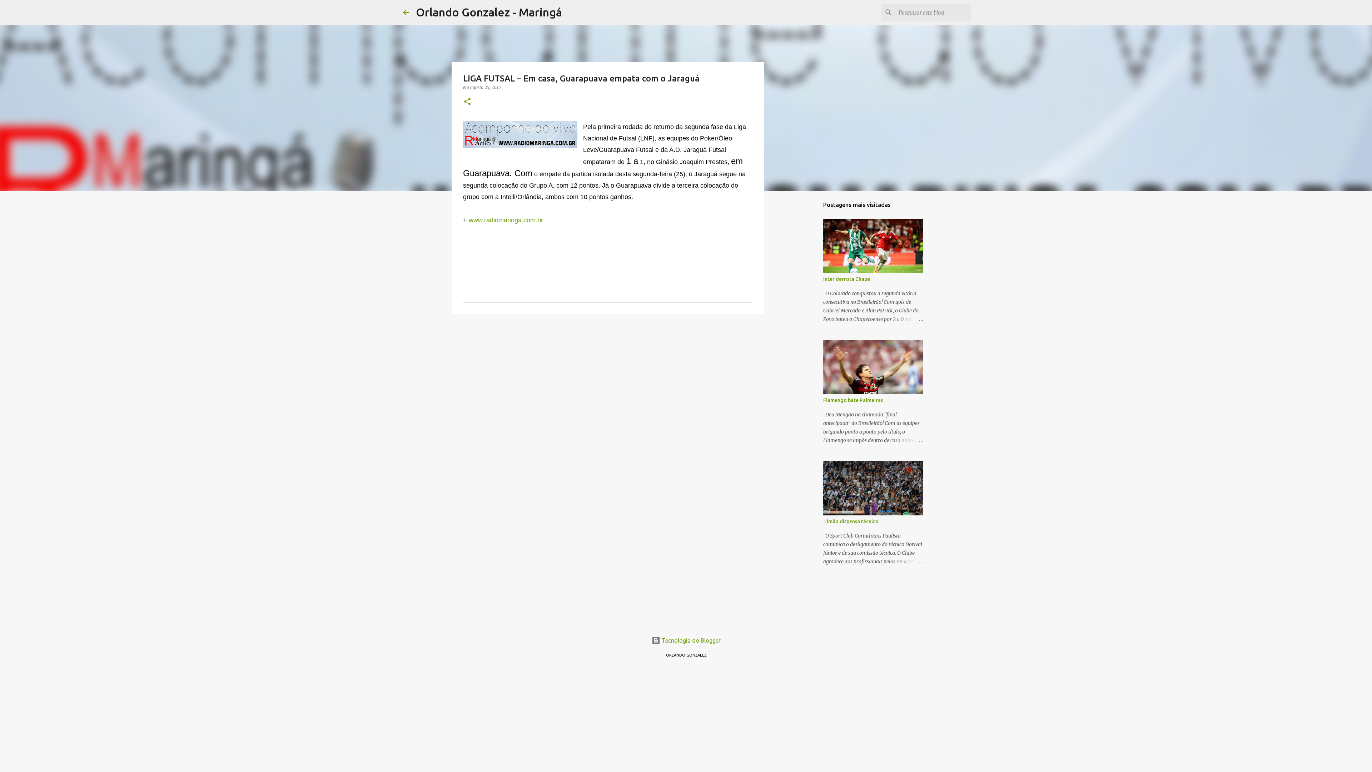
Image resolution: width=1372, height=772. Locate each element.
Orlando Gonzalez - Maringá (489, 12)
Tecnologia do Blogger (690, 640)
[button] (467, 102)
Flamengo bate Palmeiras (853, 400)
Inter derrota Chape (846, 279)
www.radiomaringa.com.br (506, 220)
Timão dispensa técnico (851, 521)
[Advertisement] (608, 375)
